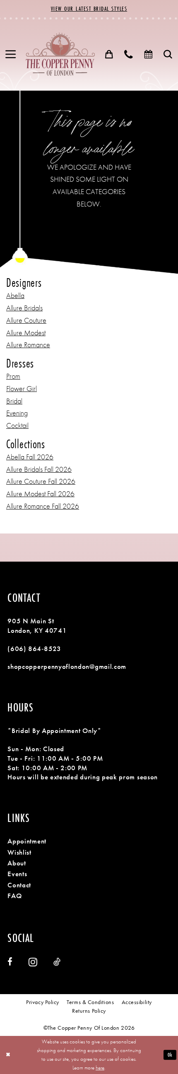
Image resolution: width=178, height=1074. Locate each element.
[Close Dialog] (8, 1055)
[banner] (60, 54)
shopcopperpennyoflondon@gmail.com (66, 666)
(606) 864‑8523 (34, 648)
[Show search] (168, 54)
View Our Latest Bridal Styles (89, 8)
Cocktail (17, 425)
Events (17, 873)
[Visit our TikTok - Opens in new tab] (56, 962)
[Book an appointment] (148, 54)
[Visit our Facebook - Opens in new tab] (9, 962)
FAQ (14, 895)
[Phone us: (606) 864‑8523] (129, 54)
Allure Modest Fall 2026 (40, 494)
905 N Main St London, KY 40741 (37, 625)
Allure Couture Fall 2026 (40, 481)
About (16, 862)
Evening (17, 413)
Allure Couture (26, 320)
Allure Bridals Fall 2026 (39, 469)
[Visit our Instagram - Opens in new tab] (33, 962)
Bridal (14, 401)
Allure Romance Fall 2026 (42, 506)
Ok (170, 1054)
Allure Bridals (24, 308)
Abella (15, 295)
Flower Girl (21, 389)
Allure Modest (26, 333)
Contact (19, 884)
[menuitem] (10, 54)
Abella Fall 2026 (29, 457)
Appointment (26, 841)
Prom (13, 376)
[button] (10, 54)
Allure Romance (28, 345)
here (100, 1067)
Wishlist (19, 852)
